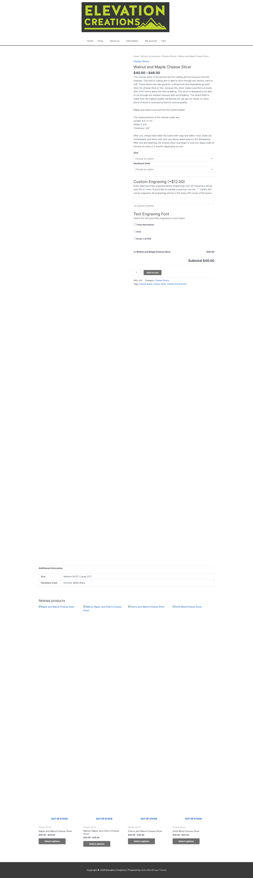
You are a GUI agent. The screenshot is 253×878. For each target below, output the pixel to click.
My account (151, 40)
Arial (138, 232)
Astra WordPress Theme (153, 870)
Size (136, 152)
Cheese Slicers (169, 56)
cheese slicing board (176, 284)
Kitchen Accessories (150, 56)
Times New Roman (145, 225)
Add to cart (153, 272)
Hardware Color (142, 163)
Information (132, 40)
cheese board (145, 284)
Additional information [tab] (51, 568)
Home (90, 40)
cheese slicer (159, 284)
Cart (163, 40)
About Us (114, 40)
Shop (100, 40)
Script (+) (143, 239)
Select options (52, 841)
